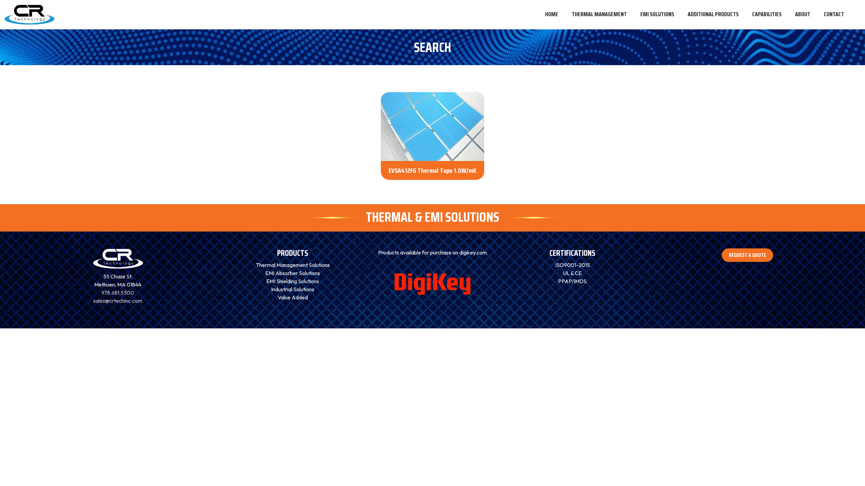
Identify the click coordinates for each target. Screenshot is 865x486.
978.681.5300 (117, 292)
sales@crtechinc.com (117, 300)
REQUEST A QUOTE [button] (747, 255)
